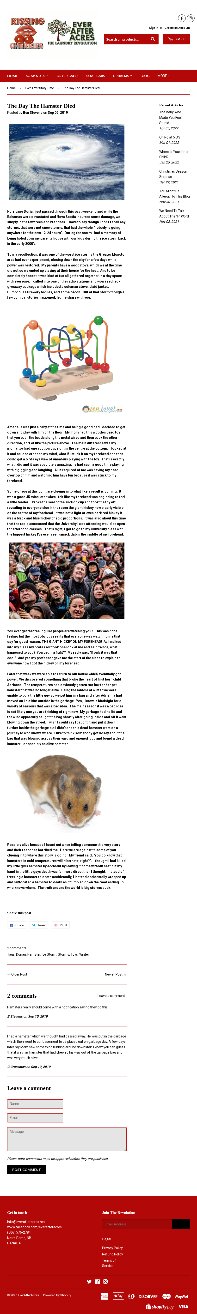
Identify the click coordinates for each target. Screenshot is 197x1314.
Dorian (21, 954)
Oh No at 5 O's (169, 137)
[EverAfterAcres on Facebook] (97, 1282)
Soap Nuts (36, 76)
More (162, 76)
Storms (63, 954)
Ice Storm (49, 954)
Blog (145, 76)
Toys (74, 954)
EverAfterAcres (28, 1295)
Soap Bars (95, 76)
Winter (84, 954)
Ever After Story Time (39, 88)
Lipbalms (121, 76)
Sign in (153, 28)
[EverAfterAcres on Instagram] (105, 1282)
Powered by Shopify (57, 1295)
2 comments (16, 948)
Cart (180, 39)
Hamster (33, 954)
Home (12, 76)
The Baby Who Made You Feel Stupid (170, 117)
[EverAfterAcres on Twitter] (89, 1282)
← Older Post (17, 974)
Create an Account (177, 28)
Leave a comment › (112, 996)
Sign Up (181, 1224)
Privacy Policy (112, 1248)
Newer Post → (116, 974)
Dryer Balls (67, 76)
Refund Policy (112, 1254)
